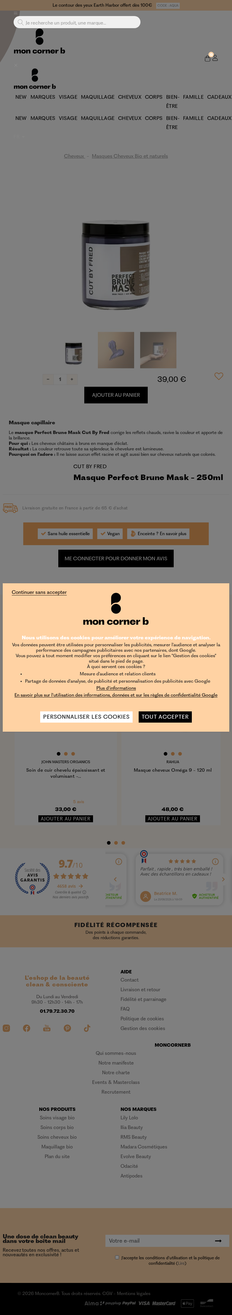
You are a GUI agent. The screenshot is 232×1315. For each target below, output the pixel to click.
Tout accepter (165, 717)
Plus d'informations (116, 688)
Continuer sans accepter (39, 592)
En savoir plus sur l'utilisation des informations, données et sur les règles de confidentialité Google (116, 695)
